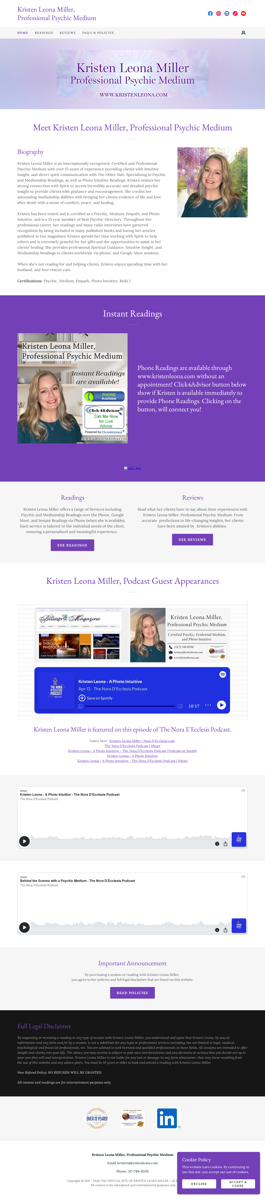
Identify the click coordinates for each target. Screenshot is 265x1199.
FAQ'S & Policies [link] (98, 33)
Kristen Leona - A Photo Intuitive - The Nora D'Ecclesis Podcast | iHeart (132, 761)
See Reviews (192, 540)
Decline (199, 1184)
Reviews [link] (68, 33)
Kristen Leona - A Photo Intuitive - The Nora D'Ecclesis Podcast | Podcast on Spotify (132, 751)
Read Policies (132, 993)
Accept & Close (238, 1183)
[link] (74, 19)
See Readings (72, 545)
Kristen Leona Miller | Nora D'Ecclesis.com (142, 741)
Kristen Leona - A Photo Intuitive (132, 756)
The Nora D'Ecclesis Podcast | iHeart (132, 746)
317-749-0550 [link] (138, 1171)
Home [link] (22, 33)
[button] (243, 33)
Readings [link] (44, 33)
